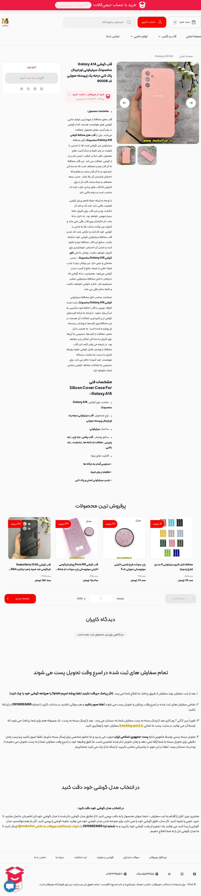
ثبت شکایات (80, 857)
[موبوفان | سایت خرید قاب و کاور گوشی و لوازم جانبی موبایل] (5, 22)
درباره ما (60, 857)
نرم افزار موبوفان (158, 857)
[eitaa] (194, 874)
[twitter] (35, 89)
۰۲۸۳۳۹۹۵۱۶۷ (114, 874)
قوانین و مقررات (105, 857)
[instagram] (182, 874)
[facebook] (41, 89)
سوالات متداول (131, 857)
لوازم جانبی (140, 36)
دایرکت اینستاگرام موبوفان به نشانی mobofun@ (49, 826)
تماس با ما (113, 36)
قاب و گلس (169, 36)
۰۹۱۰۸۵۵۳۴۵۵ (145, 874)
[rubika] (169, 874)
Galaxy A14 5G (164, 56)
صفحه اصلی (193, 36)
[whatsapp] (21, 89)
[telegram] (28, 89)
